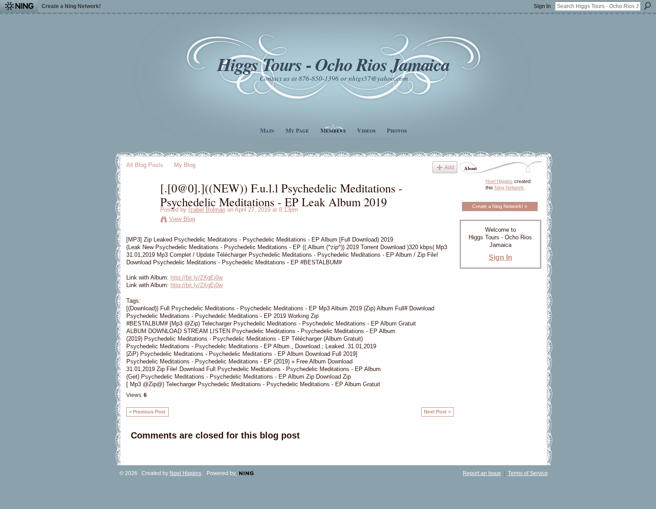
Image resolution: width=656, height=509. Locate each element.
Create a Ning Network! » (499, 206)
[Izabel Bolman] (140, 206)
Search (647, 6)
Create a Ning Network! (71, 6)
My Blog (184, 165)
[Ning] (19, 6)
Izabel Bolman (206, 209)
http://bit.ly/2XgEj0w (196, 277)
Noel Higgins (499, 181)
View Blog (182, 219)
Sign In (542, 6)
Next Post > (437, 411)
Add (449, 167)
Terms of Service (528, 473)
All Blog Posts (144, 165)
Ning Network (509, 187)
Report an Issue (482, 473)
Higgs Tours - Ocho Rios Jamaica (333, 64)
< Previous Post (147, 411)
